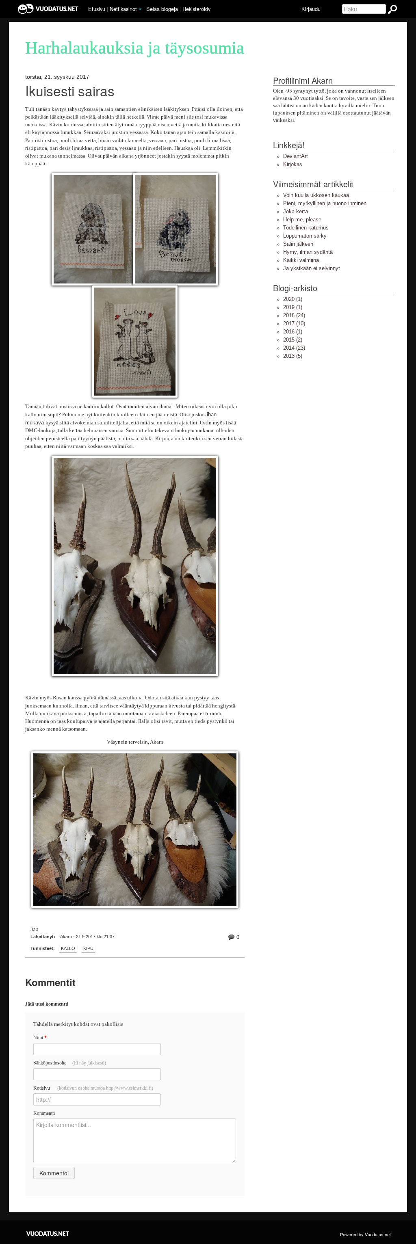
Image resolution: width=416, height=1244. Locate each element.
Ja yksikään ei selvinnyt (311, 268)
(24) (294, 315)
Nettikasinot (123, 9)
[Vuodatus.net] (48, 1233)
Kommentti (44, 1113)
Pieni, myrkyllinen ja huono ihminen (324, 203)
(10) (294, 323)
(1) (292, 299)
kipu (88, 948)
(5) (292, 356)
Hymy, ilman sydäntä (308, 252)
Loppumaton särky (305, 236)
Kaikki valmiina (301, 260)
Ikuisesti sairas (70, 90)
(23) (294, 348)
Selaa (162, 9)
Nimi (40, 1037)
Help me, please (302, 219)
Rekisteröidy (196, 9)
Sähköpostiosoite (69, 1062)
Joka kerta (295, 211)
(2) (292, 340)
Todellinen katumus (306, 228)
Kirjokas (292, 164)
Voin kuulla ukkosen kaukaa (316, 195)
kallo (68, 948)
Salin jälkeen (298, 244)
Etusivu (96, 9)
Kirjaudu (311, 9)
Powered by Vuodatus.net (365, 1234)
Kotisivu (93, 1088)
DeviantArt (295, 156)
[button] (140, 9)
